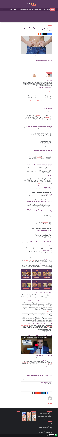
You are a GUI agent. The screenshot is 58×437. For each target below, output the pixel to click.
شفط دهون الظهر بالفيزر (28, 74)
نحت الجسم (48, 9)
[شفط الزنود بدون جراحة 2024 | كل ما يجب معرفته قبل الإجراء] (24, 416)
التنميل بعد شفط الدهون (45, 222)
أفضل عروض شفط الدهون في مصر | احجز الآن (46, 431)
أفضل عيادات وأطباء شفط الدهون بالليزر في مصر (43, 91)
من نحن (51, 425)
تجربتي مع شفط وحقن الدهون (46, 71)
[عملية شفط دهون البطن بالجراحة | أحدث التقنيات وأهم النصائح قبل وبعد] (24, 413)
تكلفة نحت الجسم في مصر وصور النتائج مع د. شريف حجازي (42, 183)
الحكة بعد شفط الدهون (45, 225)
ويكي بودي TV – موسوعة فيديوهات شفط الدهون (45, 427)
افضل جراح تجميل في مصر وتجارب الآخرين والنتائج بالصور (42, 147)
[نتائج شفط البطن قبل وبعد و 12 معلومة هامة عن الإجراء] (29, 416)
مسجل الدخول (47, 405)
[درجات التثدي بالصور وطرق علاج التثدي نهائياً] (29, 419)
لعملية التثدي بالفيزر (37, 367)
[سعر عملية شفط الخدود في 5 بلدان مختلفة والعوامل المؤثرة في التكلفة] (29, 413)
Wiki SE (45, 396)
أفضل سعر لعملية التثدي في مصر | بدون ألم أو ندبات (45, 432)
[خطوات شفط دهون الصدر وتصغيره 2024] (34, 416)
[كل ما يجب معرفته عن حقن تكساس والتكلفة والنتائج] (50, 75)
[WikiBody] (29, 4)
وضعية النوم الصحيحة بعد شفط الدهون (40, 256)
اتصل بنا (51, 429)
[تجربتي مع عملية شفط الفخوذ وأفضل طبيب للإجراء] (34, 413)
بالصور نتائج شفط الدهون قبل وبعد (24, 9)
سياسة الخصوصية (49, 426)
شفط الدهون (52, 9)
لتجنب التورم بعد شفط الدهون (43, 239)
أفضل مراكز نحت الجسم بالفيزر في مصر (44, 311)
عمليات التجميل (31, 9)
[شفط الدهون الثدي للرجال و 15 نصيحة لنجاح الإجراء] (34, 419)
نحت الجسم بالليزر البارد (48, 117)
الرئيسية (51, 24)
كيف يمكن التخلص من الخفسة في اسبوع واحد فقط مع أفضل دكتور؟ (45, 423)
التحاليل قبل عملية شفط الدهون (41, 157)
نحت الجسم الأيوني (38, 115)
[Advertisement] (29, 16)
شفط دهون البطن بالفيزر (26, 362)
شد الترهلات (40, 9)
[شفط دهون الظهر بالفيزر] (34, 75)
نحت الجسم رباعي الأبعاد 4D (47, 113)
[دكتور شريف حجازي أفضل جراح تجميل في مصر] (36, 103)
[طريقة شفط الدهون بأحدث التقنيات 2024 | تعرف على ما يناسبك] (24, 419)
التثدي (44, 9)
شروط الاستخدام (50, 428)
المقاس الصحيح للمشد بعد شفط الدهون (28, 260)
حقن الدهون (36, 9)
